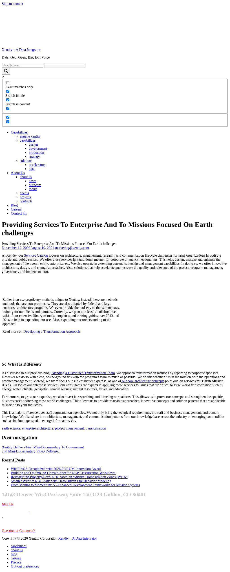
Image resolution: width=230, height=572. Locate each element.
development (38, 148)
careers (16, 558)
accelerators (37, 165)
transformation (96, 428)
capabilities (27, 140)
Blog (14, 205)
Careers (16, 209)
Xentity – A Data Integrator (21, 50)
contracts (26, 201)
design (33, 144)
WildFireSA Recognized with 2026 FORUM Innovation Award (56, 469)
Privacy (16, 562)
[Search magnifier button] (6, 71)
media (33, 189)
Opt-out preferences (25, 566)
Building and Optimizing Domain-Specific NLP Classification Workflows (63, 473)
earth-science (11, 428)
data (32, 169)
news (32, 181)
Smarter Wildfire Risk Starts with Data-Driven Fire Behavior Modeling (61, 481)
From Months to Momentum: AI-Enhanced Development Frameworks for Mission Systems (75, 485)
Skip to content (12, 4)
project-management (69, 428)
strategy (34, 156)
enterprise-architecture (37, 428)
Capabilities (19, 132)
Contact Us (19, 213)
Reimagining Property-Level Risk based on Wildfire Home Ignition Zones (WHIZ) (69, 477)
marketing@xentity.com (72, 248)
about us (26, 177)
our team (35, 185)
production (36, 152)
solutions (26, 161)
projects (25, 197)
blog (14, 554)
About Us (18, 173)
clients (24, 193)
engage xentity (30, 136)
